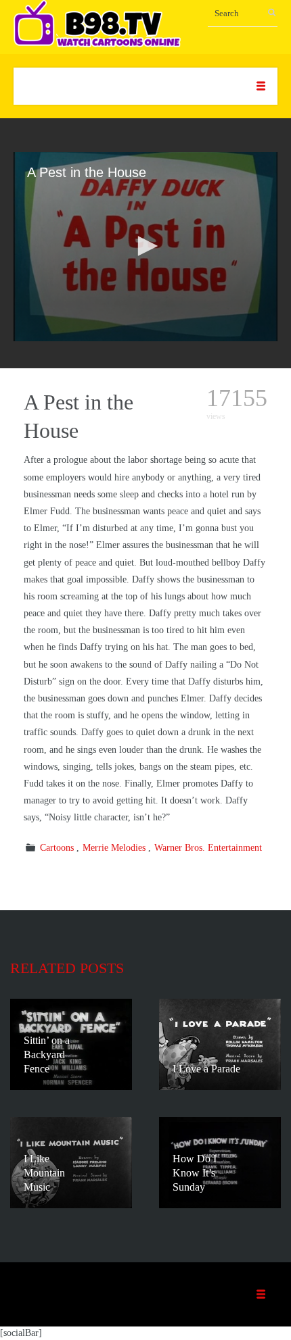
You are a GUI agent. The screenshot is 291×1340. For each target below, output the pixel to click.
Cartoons (57, 848)
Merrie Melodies (114, 848)
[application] (145, 246)
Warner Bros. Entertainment (208, 848)
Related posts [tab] (67, 968)
